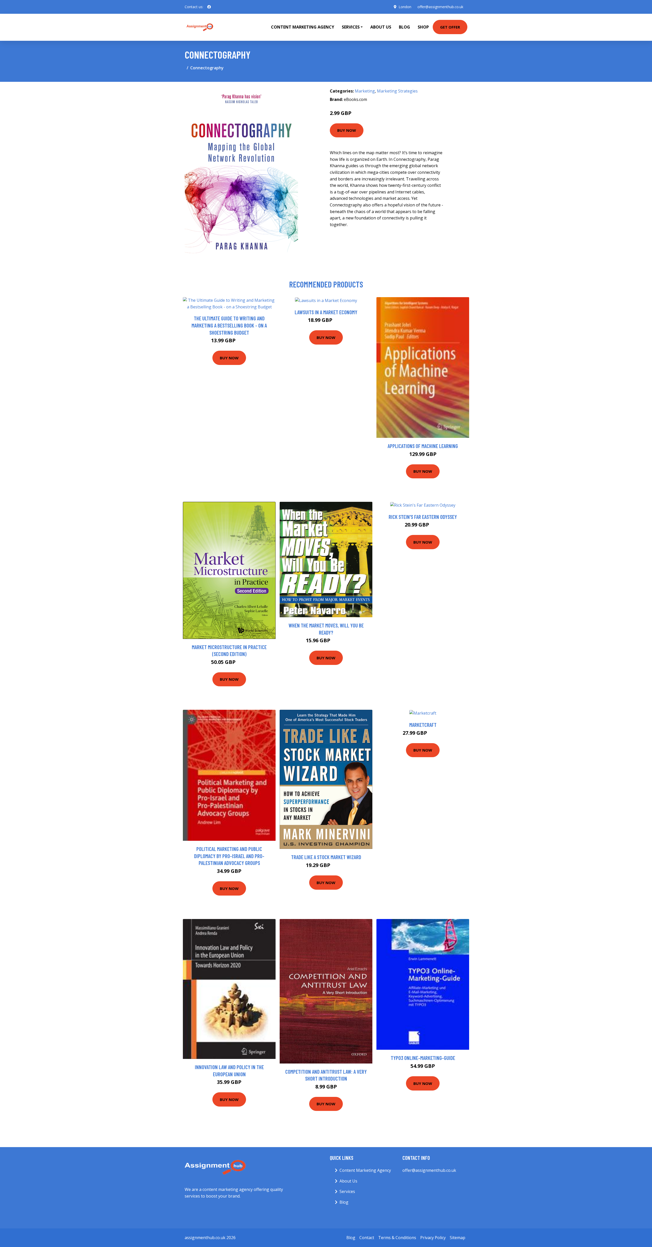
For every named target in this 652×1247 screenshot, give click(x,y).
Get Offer (450, 27)
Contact (366, 1237)
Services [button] (351, 27)
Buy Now (346, 130)
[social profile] (209, 7)
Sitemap (457, 1237)
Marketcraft (423, 724)
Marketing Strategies (397, 91)
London (405, 6)
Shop (423, 27)
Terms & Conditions (397, 1237)
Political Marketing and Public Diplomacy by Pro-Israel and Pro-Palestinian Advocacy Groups (229, 856)
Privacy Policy (433, 1237)
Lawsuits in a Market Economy (326, 312)
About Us (380, 27)
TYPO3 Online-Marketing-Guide (423, 1058)
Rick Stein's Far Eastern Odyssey (423, 517)
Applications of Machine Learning (423, 446)
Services (347, 1191)
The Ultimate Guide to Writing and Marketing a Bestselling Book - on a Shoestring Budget (229, 325)
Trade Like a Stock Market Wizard (326, 857)
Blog (404, 27)
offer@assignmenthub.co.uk (440, 6)
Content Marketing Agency (302, 27)
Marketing (365, 91)
